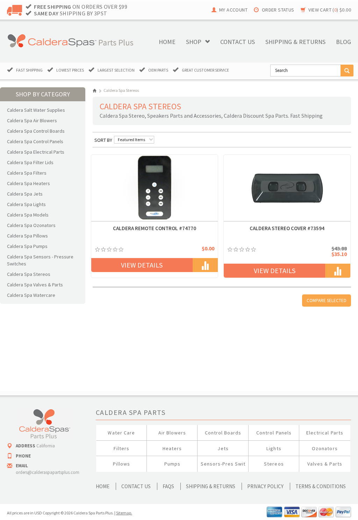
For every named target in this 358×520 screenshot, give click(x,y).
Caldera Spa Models (28, 215)
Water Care (121, 433)
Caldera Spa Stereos (28, 274)
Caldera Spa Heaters (28, 183)
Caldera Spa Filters (26, 173)
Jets (222, 448)
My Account (233, 10)
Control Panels (274, 433)
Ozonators (324, 448)
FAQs (168, 486)
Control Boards (223, 433)
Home (167, 42)
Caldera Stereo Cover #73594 (287, 228)
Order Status (278, 10)
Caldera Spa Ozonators (31, 225)
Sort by (103, 140)
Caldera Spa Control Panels (35, 141)
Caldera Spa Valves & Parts (35, 284)
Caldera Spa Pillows (27, 236)
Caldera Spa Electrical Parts (35, 152)
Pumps (172, 464)
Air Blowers (172, 433)
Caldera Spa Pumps (27, 246)
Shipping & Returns (210, 486)
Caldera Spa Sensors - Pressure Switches (40, 260)
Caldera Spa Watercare (31, 295)
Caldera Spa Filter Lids (30, 162)
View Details (142, 265)
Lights (273, 448)
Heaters (172, 448)
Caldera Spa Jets (25, 194)
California (45, 446)
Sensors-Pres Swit (223, 464)
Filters (121, 448)
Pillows (121, 464)
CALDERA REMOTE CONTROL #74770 (154, 228)
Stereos (274, 464)
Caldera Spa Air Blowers (32, 120)
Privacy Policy (265, 486)
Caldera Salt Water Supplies (36, 110)
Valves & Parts (324, 464)
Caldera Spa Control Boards (36, 131)
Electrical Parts (324, 433)
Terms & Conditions (320, 486)
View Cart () (329, 9)
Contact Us (136, 486)
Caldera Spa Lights (26, 204)
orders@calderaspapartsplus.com (47, 472)
